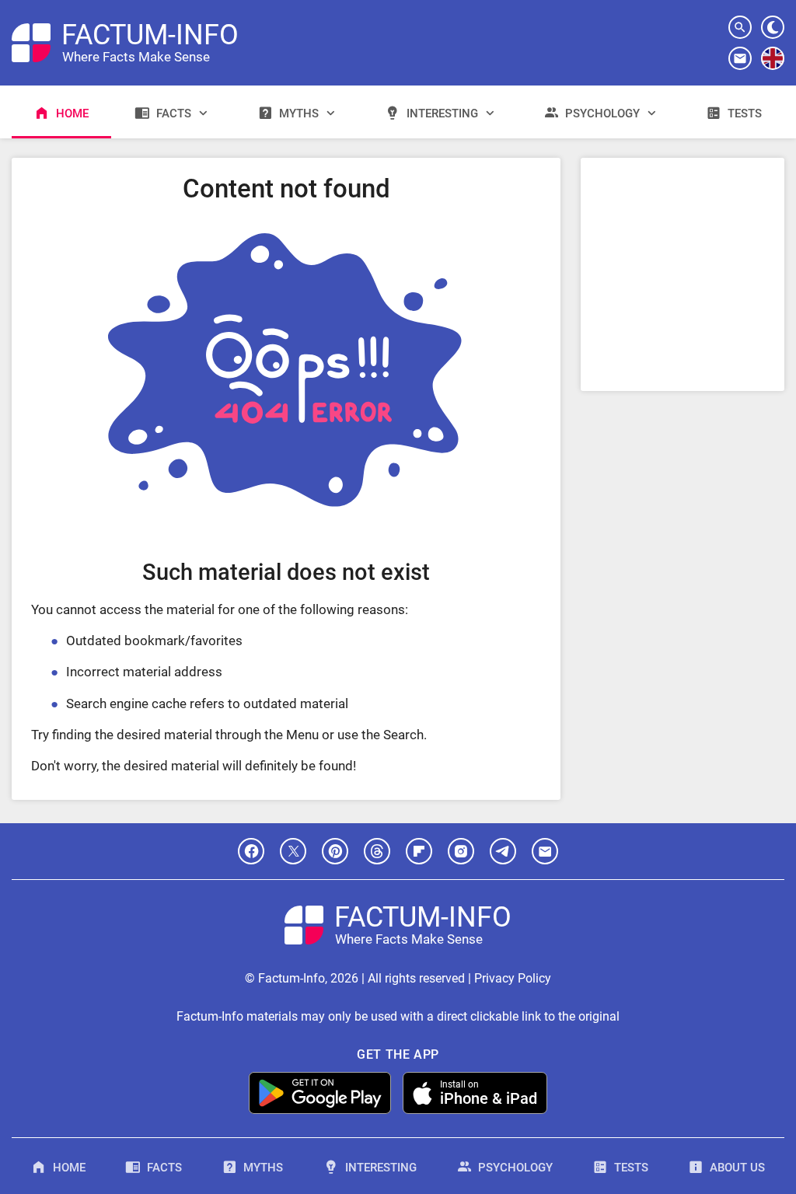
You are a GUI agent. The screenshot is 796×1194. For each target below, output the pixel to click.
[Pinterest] (335, 851)
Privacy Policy (512, 978)
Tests (745, 113)
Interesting (442, 113)
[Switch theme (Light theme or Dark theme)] (772, 27)
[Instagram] (461, 851)
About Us (737, 1168)
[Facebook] (251, 851)
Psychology (602, 113)
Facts (173, 113)
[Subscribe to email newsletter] (740, 58)
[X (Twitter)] (293, 851)
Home (72, 113)
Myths (299, 113)
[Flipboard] (419, 851)
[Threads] (377, 851)
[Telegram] (503, 851)
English (773, 69)
